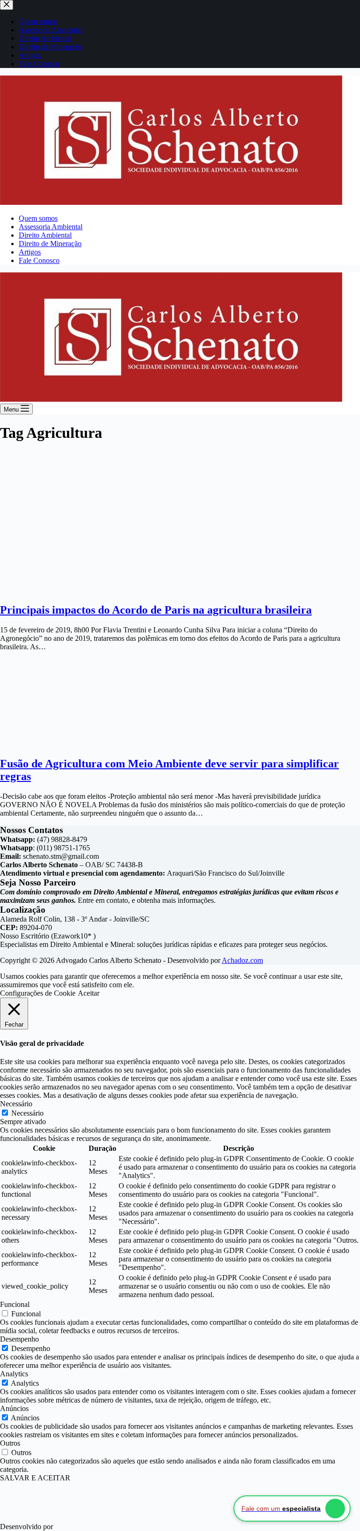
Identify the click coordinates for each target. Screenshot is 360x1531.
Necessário (27, 1113)
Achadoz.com (242, 960)
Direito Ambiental (45, 235)
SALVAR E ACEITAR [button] (35, 1478)
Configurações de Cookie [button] (37, 993)
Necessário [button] (16, 1104)
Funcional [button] (15, 1304)
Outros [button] (10, 1443)
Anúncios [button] (14, 1408)
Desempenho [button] (19, 1339)
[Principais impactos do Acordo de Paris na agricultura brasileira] (47, 590)
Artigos (30, 252)
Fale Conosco (39, 260)
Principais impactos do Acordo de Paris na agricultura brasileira (156, 610)
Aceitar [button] (88, 993)
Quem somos (38, 218)
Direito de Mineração (50, 244)
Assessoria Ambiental (50, 227)
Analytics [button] (14, 1374)
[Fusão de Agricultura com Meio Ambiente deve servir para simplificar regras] (63, 744)
